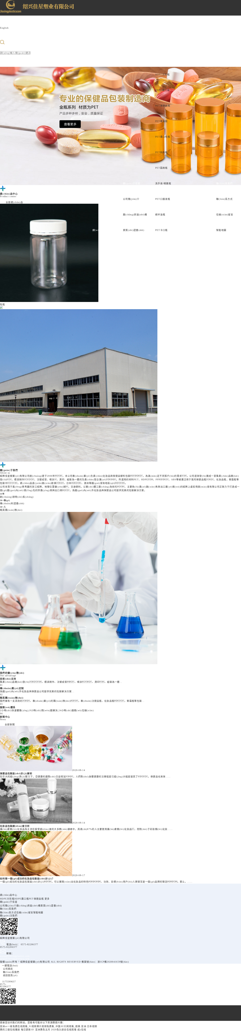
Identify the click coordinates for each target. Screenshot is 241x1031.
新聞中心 (185, 230)
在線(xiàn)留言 (224, 214)
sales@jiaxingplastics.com (14, 958)
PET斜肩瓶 (161, 152)
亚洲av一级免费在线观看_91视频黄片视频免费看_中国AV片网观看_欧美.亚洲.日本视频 (48, 1026)
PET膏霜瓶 (161, 121)
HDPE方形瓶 (162, 74)
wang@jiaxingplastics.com (15, 956)
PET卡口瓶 (161, 230)
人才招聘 (203, 230)
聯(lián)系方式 (224, 199)
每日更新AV (27, 1029)
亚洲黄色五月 (42, 1029)
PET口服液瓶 (162, 199)
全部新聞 (10, 724)
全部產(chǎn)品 (14, 202)
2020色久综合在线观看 (63, 1029)
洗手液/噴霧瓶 (163, 183)
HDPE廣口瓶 (162, 90)
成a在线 (81, 1029)
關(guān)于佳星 (131, 183)
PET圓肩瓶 (161, 168)
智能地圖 (221, 230)
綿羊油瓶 (160, 214)
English (4, 28)
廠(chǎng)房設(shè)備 (135, 214)
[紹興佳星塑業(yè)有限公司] (14, 10)
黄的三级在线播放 (10, 1029)
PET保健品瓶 (162, 105)
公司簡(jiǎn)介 (131, 199)
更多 (47, 899)
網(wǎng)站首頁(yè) (103, 230)
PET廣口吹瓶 (162, 137)
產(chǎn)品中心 (163, 59)
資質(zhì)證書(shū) (133, 230)
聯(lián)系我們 (224, 183)
